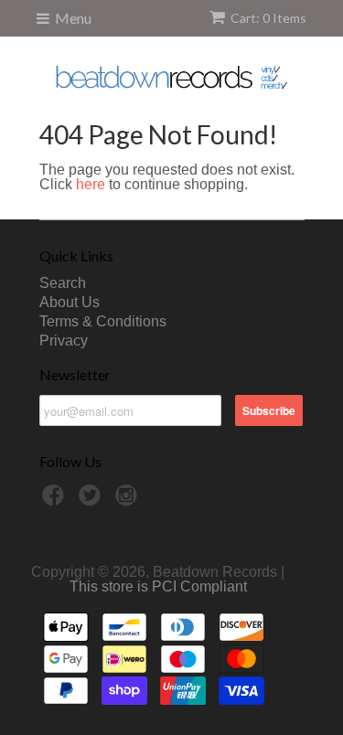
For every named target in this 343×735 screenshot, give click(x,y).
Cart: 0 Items (268, 18)
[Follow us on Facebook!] (56, 501)
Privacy (63, 340)
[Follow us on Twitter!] (92, 501)
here (90, 184)
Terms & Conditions (102, 321)
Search (62, 283)
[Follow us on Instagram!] (129, 501)
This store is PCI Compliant (158, 586)
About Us (69, 302)
